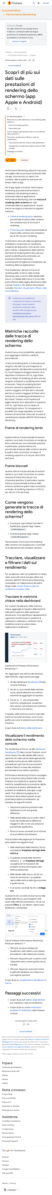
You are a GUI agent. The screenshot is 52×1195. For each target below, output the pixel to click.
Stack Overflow (8, 1125)
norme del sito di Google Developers (16, 1047)
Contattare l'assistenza (11, 1121)
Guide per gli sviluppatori (12, 1067)
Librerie (5, 1079)
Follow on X (6, 1102)
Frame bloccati (17, 230)
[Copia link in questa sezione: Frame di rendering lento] (7, 432)
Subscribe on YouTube (10, 1106)
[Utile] (30, 60)
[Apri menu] (4, 3)
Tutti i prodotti (7, 1173)
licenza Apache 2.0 (16, 1044)
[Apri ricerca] (33, 3)
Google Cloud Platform (11, 1169)
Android (24, 160)
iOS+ (12, 160)
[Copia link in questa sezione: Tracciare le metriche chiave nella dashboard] (42, 600)
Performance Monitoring (21, 14)
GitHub (5, 1083)
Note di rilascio (8, 1133)
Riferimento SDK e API (10, 1071)
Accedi (46, 3)
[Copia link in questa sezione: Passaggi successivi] (43, 993)
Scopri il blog (7, 1094)
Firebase (8, 52)
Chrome (5, 1161)
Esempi (5, 1075)
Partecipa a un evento (10, 1110)
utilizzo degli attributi (35, 1000)
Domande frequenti (10, 1141)
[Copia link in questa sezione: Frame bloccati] (30, 466)
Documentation (11, 10)
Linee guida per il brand (11, 1137)
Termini (5, 1183)
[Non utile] (33, 60)
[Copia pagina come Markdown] (16, 109)
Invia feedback (14, 65)
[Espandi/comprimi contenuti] (24, 116)
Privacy (13, 1183)
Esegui (33, 55)
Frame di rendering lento (21, 216)
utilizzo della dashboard (31, 728)
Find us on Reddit (9, 1098)
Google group (7, 1129)
